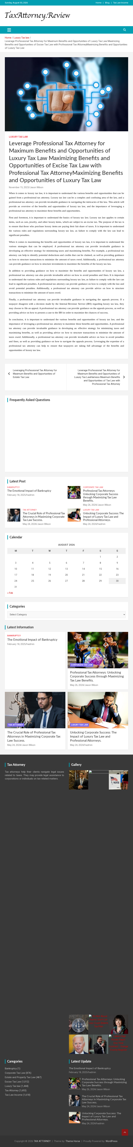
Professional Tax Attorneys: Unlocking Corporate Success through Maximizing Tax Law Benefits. (97, 676)
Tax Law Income (120, 2)
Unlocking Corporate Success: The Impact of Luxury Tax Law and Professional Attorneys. (103, 516)
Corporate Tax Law (93, 487)
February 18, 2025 (16, 495)
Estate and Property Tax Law (20, 1077)
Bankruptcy (13, 487)
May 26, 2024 (90, 505)
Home (98, 2)
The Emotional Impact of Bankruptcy (29, 490)
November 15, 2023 (19, 187)
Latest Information (20, 627)
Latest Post (17, 481)
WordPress (111, 1141)
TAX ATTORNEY (42, 1141)
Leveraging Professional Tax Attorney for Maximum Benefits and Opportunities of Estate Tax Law (35, 374)
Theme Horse (73, 1141)
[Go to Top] (125, 1132)
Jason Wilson (36, 187)
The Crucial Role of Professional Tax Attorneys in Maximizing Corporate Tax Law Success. (44, 516)
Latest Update (81, 1061)
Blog (107, 2)
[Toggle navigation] (9, 30)
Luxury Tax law (18, 137)
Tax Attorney (30, 510)
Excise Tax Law (13, 1081)
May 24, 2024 (29, 524)
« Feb (10, 592)
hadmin (30, 495)
